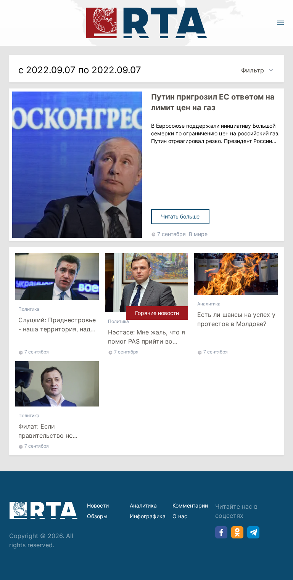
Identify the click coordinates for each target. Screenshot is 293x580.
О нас (179, 516)
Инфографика (148, 516)
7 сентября (171, 234)
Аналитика (209, 304)
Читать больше (180, 216)
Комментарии (190, 505)
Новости (98, 505)
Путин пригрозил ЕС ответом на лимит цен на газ (213, 102)
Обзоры (97, 516)
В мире (198, 234)
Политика (28, 309)
